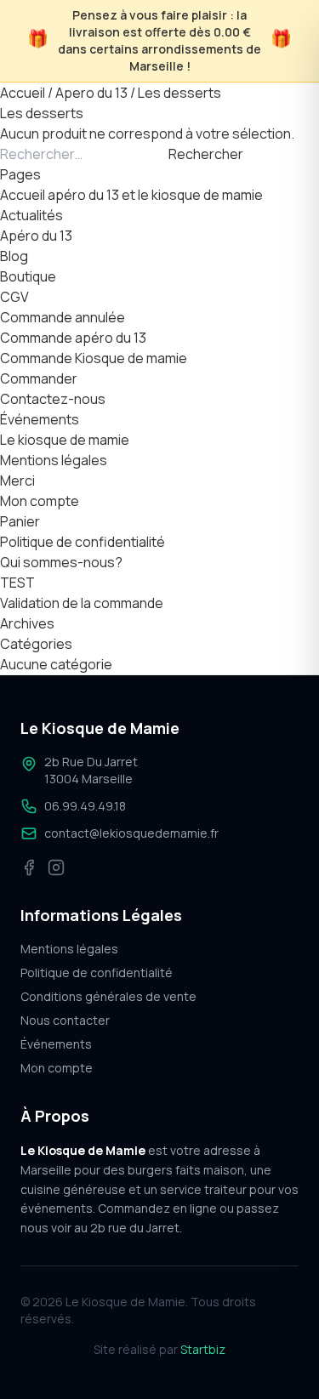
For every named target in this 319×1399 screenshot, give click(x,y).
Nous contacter (65, 1020)
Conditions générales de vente (108, 996)
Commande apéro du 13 (73, 337)
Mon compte (39, 501)
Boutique (28, 276)
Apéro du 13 (36, 235)
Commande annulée (62, 317)
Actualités (31, 215)
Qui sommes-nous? (61, 562)
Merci (17, 480)
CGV (14, 296)
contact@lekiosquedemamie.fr (131, 833)
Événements (39, 419)
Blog (14, 256)
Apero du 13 (91, 92)
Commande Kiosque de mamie (93, 358)
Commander (38, 378)
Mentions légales (53, 460)
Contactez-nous (52, 399)
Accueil (22, 92)
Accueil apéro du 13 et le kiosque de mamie (131, 194)
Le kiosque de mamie (64, 439)
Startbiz (202, 1349)
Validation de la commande (81, 603)
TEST (17, 582)
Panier (20, 521)
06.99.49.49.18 (85, 806)
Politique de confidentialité (82, 541)
